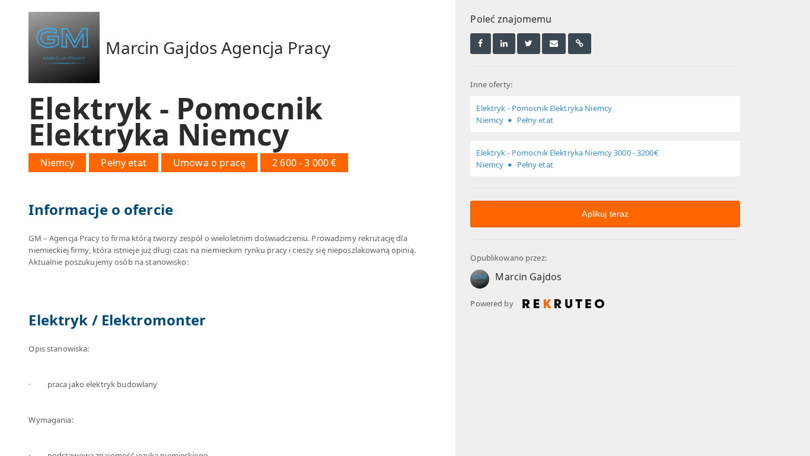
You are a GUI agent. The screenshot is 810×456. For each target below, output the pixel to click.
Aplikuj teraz (605, 213)
